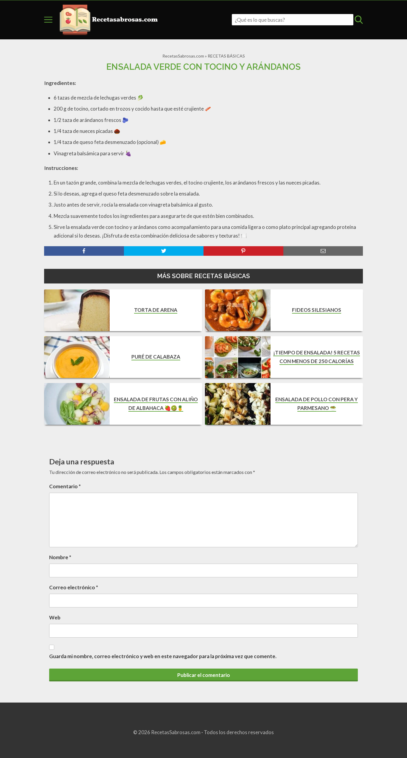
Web (54, 617)
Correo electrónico (73, 587)
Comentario (65, 486)
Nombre (60, 557)
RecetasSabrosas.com (183, 55)
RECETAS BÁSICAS (226, 55)
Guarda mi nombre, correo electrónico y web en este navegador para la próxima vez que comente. (162, 656)
